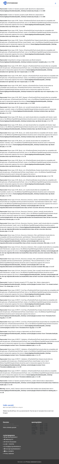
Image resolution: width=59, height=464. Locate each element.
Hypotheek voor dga (8, 424)
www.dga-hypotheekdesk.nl (12, 449)
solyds (7, 407)
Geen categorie (19, 407)
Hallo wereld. (8, 405)
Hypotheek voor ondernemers (11, 425)
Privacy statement (9, 453)
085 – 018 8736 (9, 444)
